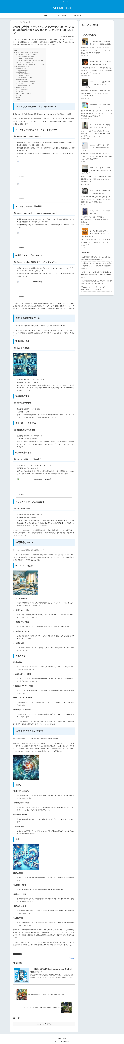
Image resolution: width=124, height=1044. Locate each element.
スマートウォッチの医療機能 (25, 58)
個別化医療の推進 (22, 79)
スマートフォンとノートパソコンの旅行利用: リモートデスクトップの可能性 (96, 170)
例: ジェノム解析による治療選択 (27, 81)
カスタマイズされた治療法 (23, 93)
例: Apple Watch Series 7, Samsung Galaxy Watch (31, 60)
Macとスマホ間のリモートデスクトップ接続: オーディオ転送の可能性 (96, 147)
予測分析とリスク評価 (23, 75)
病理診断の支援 (21, 72)
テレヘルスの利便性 (22, 89)
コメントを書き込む (44, 1024)
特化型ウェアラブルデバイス (25, 62)
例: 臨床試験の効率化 (24, 85)
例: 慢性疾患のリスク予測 (25, 77)
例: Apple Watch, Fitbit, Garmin (26, 56)
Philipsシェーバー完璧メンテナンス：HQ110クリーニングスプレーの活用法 (96, 84)
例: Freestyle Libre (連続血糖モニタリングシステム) (31, 64)
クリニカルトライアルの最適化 (25, 83)
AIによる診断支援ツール (22, 66)
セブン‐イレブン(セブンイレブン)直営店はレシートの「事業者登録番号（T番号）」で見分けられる (96, 274)
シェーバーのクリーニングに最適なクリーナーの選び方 (100, 126)
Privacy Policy (62, 1038)
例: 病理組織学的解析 (24, 73)
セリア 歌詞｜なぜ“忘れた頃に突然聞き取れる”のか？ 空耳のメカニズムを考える (96, 282)
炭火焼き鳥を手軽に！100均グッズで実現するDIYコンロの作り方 (100, 63)
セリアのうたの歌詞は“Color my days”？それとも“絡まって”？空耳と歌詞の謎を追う (96, 233)
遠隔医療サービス (21, 87)
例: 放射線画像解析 (23, 70)
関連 (18, 99)
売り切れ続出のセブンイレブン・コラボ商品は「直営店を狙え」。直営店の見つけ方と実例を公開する (96, 265)
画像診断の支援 (21, 68)
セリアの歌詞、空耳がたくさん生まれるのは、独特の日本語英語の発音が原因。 (96, 258)
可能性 (19, 95)
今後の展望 (20, 91)
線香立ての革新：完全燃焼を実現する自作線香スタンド (100, 192)
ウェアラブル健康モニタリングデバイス (27, 52)
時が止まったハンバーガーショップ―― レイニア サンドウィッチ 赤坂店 (96, 288)
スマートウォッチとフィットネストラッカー (29, 54)
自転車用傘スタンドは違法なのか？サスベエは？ (100, 106)
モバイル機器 (18, 954)
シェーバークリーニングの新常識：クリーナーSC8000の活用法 (100, 43)
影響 (18, 97)
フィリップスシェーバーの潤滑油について (100, 212)
